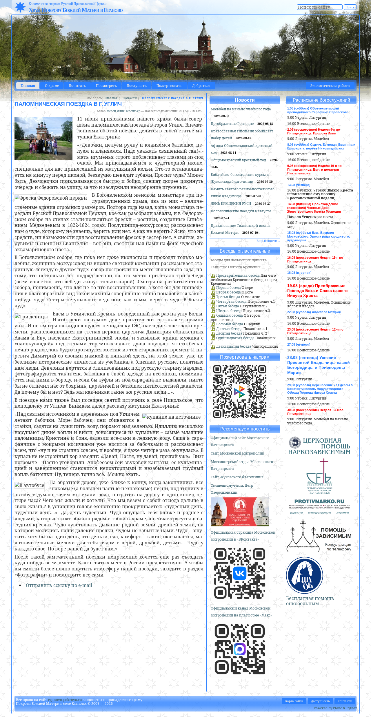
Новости (130, 98)
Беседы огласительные (245, 251)
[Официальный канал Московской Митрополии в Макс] (240, 675)
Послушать (137, 85)
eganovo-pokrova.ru (65, 699)
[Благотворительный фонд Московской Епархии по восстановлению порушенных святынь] (240, 523)
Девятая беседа (229, 328)
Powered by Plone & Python (335, 708)
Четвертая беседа (231, 301)
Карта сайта (294, 701)
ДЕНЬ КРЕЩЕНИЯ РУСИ (231, 203)
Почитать (77, 85)
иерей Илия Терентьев (123, 111)
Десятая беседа (229, 333)
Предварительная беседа (238, 275)
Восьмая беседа (229, 324)
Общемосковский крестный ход (239, 160)
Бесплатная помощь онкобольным (310, 601)
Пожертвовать (169, 85)
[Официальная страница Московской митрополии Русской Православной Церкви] (240, 599)
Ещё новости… (268, 240)
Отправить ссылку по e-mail (59, 585)
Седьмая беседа (229, 315)
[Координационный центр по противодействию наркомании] (319, 511)
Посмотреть (106, 85)
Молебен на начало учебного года (241, 109)
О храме (52, 85)
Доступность (320, 701)
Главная (28, 85)
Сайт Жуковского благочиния (237, 477)
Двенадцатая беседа (233, 346)
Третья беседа (228, 296)
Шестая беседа (229, 310)
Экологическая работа (330, 85)
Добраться (201, 85)
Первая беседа (228, 287)
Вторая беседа (228, 292)
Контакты (345, 701)
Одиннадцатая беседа (235, 337)
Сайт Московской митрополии (237, 453)
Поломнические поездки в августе (241, 211)
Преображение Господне (232, 123)
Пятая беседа (227, 306)
